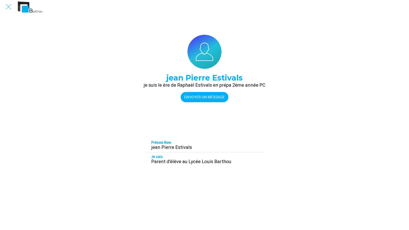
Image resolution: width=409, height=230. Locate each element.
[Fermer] (8, 6)
